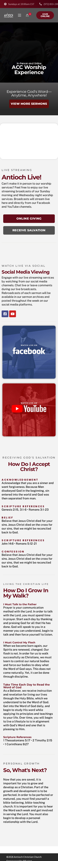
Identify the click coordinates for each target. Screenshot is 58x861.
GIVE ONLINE (45, 15)
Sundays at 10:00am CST (21, 4)
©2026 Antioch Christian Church (24, 856)
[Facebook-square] (5, 313)
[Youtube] (12, 313)
